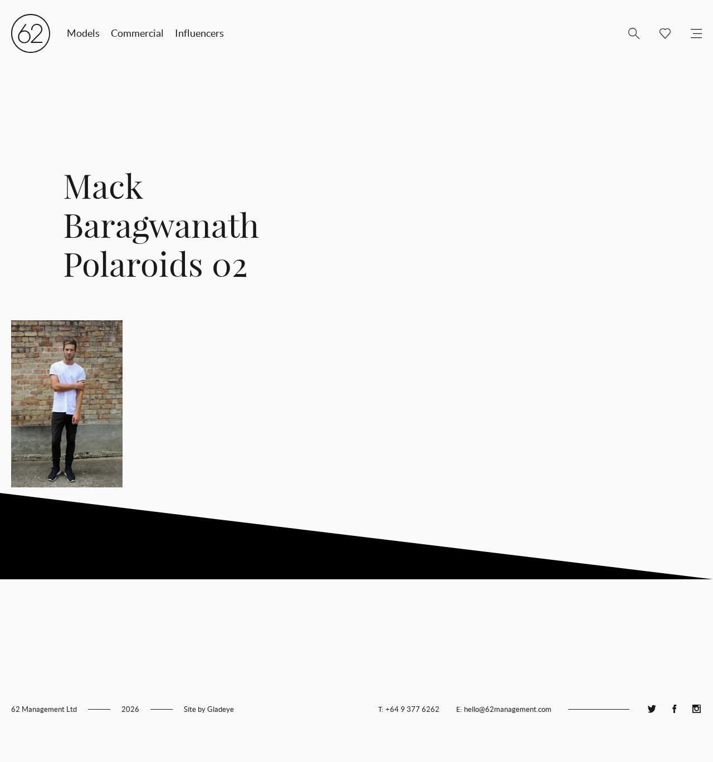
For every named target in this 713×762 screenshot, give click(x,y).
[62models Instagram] (696, 709)
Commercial (137, 33)
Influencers (199, 33)
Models (83, 33)
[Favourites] (661, 33)
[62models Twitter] (651, 709)
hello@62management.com (507, 709)
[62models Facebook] (674, 709)
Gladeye (220, 709)
